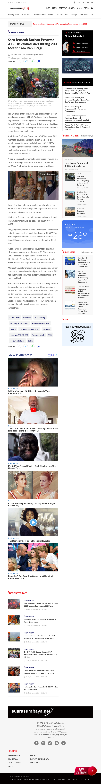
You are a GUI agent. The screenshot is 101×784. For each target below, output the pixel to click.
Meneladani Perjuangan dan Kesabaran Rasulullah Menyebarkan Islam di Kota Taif (77, 118)
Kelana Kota (25, 15)
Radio (86, 8)
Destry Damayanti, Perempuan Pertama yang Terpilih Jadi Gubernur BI (83, 276)
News (54, 8)
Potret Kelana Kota (67, 8)
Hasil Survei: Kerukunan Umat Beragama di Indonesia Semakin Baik (84, 262)
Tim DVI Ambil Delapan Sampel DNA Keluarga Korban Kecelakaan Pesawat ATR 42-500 (40, 654)
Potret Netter (14, 763)
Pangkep (46, 329)
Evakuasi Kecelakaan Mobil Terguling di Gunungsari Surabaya (83, 180)
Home (48, 8)
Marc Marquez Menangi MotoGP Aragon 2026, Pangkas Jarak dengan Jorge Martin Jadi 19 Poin (77, 91)
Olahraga (73, 15)
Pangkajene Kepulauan (29, 329)
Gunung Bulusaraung (19, 323)
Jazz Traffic (84, 15)
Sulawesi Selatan (17, 341)
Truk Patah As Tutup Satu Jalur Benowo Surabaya (83, 198)
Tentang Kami (13, 15)
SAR (50, 335)
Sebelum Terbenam (81, 212)
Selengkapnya (87, 136)
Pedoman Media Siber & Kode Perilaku (39, 780)
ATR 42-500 (14, 317)
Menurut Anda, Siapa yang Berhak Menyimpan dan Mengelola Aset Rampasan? (84, 292)
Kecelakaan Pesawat (41, 323)
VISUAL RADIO (80, 51)
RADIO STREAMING (82, 43)
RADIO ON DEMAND (82, 47)
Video (79, 8)
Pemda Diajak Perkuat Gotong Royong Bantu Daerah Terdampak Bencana (77, 127)
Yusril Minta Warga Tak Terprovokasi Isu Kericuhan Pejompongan (75, 109)
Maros (13, 329)
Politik (50, 15)
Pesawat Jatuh (38, 335)
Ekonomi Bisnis (61, 15)
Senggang (35, 763)
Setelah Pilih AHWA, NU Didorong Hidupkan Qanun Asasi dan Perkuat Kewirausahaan (77, 100)
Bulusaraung (40, 317)
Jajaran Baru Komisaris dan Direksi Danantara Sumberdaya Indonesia (83, 307)
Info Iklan (85, 780)
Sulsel (30, 341)
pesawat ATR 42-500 (19, 335)
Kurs (10, 766)
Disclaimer (72, 780)
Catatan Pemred (39, 15)
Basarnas (27, 317)
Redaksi (61, 780)
